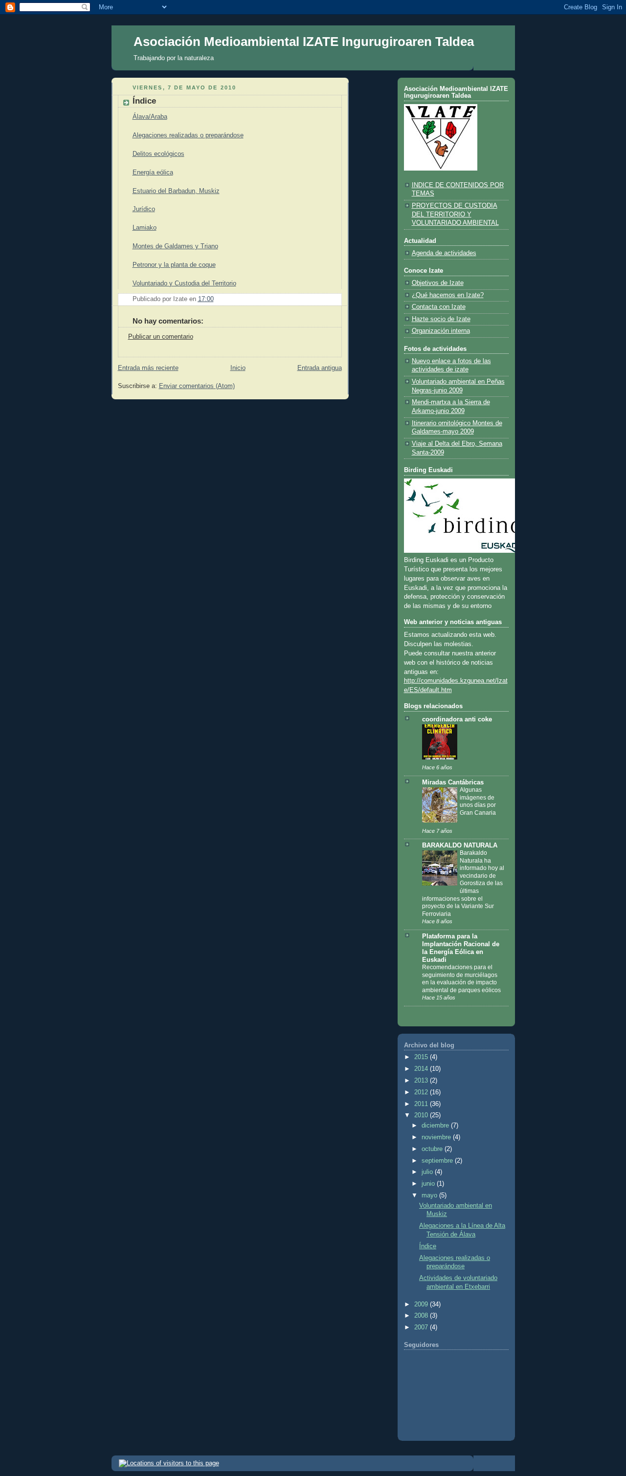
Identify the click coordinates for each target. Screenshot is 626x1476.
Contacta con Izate (439, 307)
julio (428, 1172)
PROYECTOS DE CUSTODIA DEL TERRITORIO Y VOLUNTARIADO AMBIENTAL (455, 214)
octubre (433, 1149)
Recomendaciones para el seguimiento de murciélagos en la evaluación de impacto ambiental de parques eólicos (461, 979)
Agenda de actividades (444, 253)
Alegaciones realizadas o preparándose (188, 135)
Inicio (238, 368)
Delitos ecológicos (158, 154)
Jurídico (144, 209)
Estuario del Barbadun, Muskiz (176, 191)
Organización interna (441, 330)
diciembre (436, 1125)
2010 (422, 1115)
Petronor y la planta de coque (174, 264)
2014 (422, 1068)
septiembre (438, 1160)
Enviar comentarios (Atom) (197, 386)
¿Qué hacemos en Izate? (448, 295)
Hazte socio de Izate (441, 319)
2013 (422, 1080)
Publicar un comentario (160, 336)
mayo (430, 1195)
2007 (422, 1327)
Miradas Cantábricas (453, 782)
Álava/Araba (150, 116)
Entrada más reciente (148, 368)
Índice (427, 1246)
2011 (422, 1104)
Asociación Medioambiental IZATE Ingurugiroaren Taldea (304, 41)
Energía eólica (153, 172)
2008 (422, 1315)
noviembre (437, 1137)
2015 (422, 1057)
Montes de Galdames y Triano (175, 246)
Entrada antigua (319, 368)
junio (429, 1183)
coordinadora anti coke (457, 719)
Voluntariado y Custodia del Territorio (184, 283)
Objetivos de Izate (438, 283)
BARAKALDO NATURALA (459, 845)
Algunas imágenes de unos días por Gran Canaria (478, 801)
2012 (422, 1092)
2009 (422, 1304)
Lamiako (144, 227)
